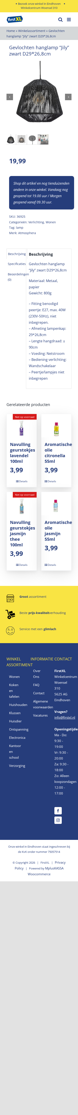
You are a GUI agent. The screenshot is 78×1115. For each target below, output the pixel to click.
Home (10, 31)
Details (23, 481)
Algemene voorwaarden (39, 704)
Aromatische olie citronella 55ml (58, 452)
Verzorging (15, 765)
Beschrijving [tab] (17, 254)
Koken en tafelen (14, 691)
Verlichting (36, 222)
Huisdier (15, 721)
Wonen (51, 222)
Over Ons (37, 674)
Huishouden (15, 705)
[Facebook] (58, 810)
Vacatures (39, 715)
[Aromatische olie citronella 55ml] (56, 425)
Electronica (15, 737)
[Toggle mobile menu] (69, 19)
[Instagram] (58, 820)
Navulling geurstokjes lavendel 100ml (22, 452)
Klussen (15, 713)
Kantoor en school (15, 752)
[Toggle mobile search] (60, 19)
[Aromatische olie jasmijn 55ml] (56, 503)
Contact (38, 693)
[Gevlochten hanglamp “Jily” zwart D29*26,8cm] (39, 97)
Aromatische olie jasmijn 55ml (58, 530)
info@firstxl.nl (64, 717)
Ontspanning (15, 729)
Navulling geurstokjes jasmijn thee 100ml (22, 533)
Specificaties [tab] (17, 264)
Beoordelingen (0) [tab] (18, 277)
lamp (19, 227)
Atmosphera (27, 233)
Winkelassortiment (31, 31)
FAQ (36, 685)
